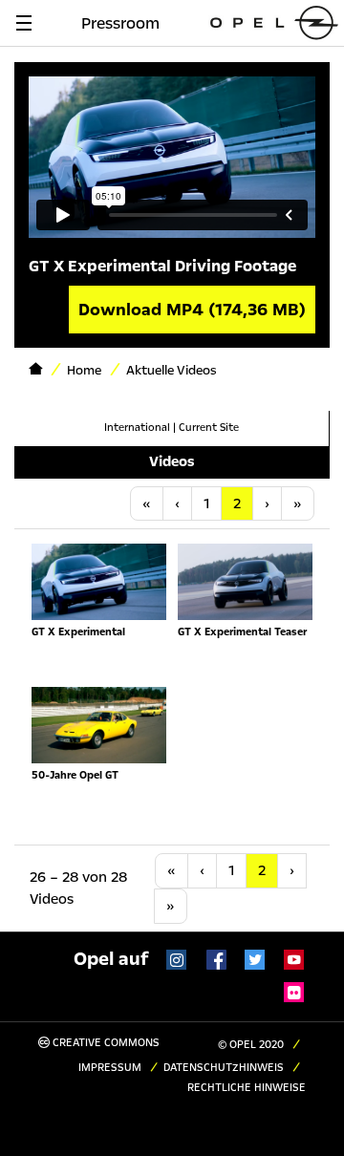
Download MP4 (192, 309)
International (137, 427)
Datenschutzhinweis (223, 1067)
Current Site (209, 427)
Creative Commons (105, 1043)
